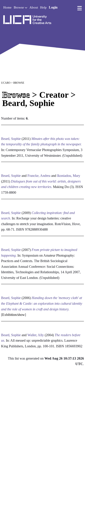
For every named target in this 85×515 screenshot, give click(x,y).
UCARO (5, 82)
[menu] (79, 8)
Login (53, 7)
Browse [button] (19, 7)
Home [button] (7, 7)
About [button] (33, 7)
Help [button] (43, 7)
